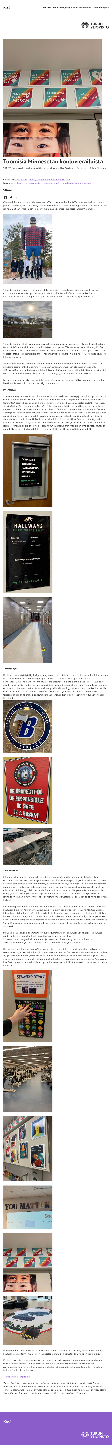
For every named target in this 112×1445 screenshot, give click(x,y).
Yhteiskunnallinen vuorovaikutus (53, 179)
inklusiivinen (20, 182)
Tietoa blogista (101, 7)
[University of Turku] (95, 1439)
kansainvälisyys (35, 182)
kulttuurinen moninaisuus (78, 182)
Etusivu (47, 7)
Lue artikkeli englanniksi (18, 1376)
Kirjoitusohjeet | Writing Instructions (72, 7)
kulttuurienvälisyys (54, 182)
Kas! (6, 7)
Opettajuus (21, 179)
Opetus (31, 179)
